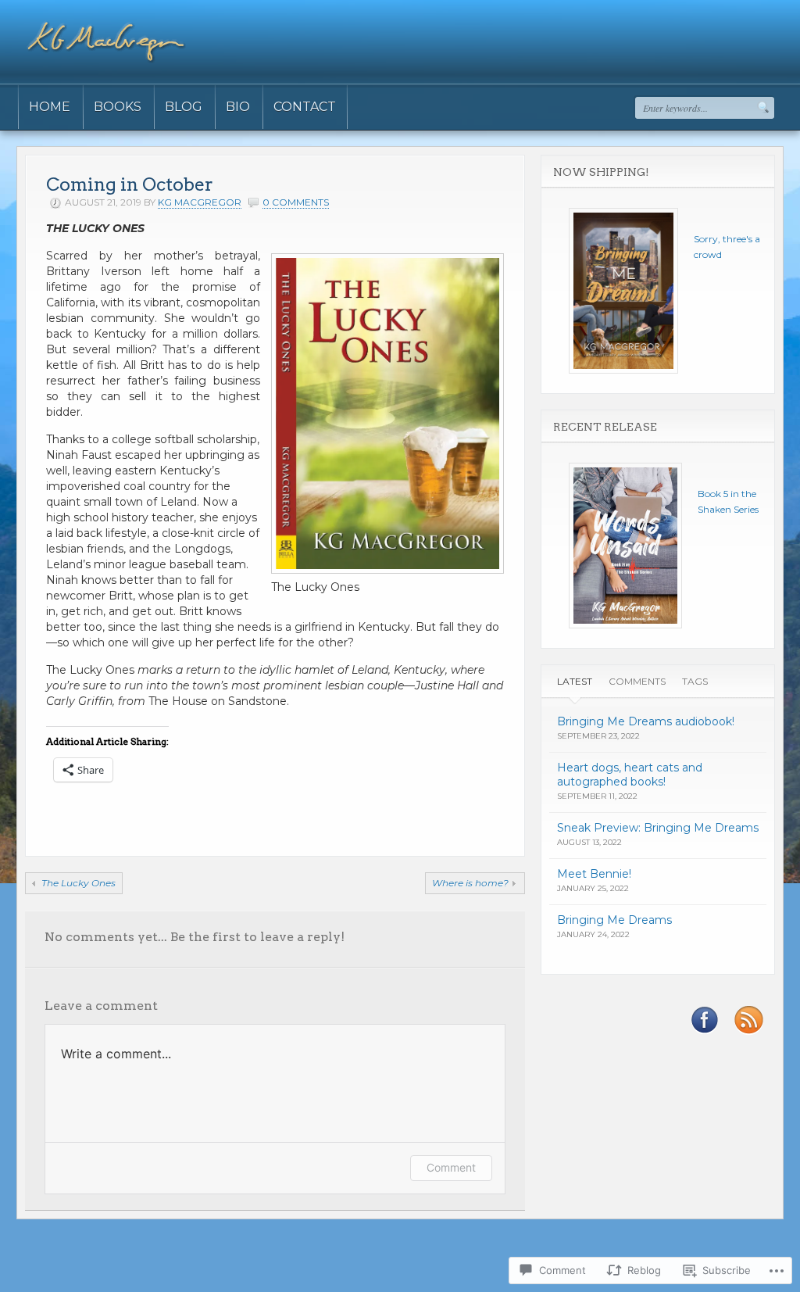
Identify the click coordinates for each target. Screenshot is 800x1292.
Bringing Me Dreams (614, 920)
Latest (574, 681)
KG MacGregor (199, 202)
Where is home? (470, 883)
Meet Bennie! (594, 874)
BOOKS (117, 106)
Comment (451, 1167)
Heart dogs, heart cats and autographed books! (629, 775)
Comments (637, 681)
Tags (695, 681)
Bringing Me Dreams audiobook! (645, 721)
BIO (238, 106)
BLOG (183, 106)
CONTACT (304, 106)
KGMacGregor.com (67, 1267)
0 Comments (295, 202)
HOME (49, 106)
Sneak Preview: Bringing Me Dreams (658, 828)
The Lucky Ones (78, 883)
